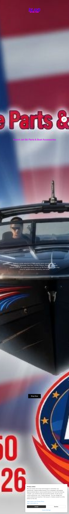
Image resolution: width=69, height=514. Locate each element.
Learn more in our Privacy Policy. (35, 501)
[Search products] (64, 119)
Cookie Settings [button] (46, 510)
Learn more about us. (32, 503)
